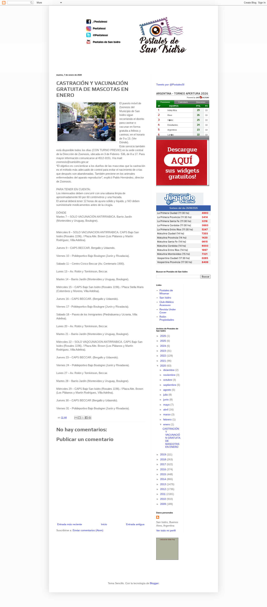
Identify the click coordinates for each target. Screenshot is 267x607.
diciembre (169, 370)
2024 (163, 345)
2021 (163, 360)
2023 (163, 350)
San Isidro (165, 297)
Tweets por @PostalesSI (170, 84)
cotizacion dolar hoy (167, 539)
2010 (163, 498)
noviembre (169, 374)
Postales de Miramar (166, 292)
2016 (163, 469)
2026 (163, 335)
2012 (163, 489)
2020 (163, 365)
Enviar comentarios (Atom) (88, 530)
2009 (163, 504)
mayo (166, 404)
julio (166, 394)
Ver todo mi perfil (166, 530)
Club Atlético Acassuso (166, 303)
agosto (167, 389)
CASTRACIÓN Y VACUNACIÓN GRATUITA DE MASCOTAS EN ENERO (171, 437)
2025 (163, 340)
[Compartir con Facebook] (86, 417)
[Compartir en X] (83, 417)
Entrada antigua (135, 524)
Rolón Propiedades (166, 318)
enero (167, 424)
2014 (163, 479)
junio (166, 399)
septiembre (170, 384)
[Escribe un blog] (79, 417)
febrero (167, 419)
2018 (163, 459)
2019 (163, 454)
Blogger (154, 583)
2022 (163, 355)
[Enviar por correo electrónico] (76, 417)
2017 (163, 464)
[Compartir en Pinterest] (90, 417)
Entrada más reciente (69, 524)
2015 (163, 474)
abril (166, 409)
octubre (168, 379)
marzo (167, 414)
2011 (163, 494)
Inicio (104, 524)
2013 (163, 484)
